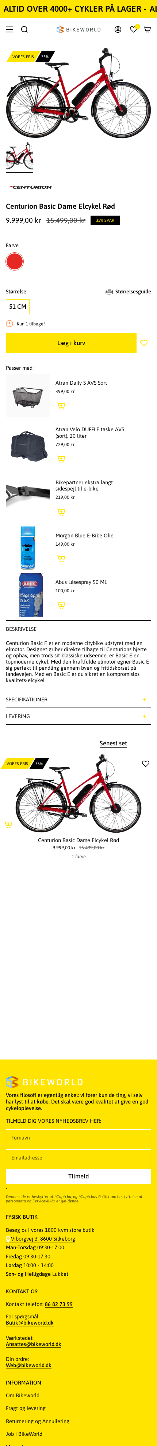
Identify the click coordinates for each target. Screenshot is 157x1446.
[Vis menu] (9, 29)
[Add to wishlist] (144, 343)
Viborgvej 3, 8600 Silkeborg (43, 1238)
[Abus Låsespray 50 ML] (28, 595)
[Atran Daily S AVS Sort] (28, 395)
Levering (18, 716)
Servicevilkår (43, 1201)
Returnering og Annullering (37, 1421)
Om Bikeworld (22, 1395)
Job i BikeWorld (24, 1434)
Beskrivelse (21, 629)
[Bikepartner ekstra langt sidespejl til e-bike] (28, 498)
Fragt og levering (26, 1408)
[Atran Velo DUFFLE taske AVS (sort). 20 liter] (28, 445)
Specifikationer (26, 699)
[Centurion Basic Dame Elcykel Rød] (78, 793)
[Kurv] (147, 29)
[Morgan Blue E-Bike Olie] (28, 548)
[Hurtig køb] (8, 824)
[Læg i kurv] (61, 406)
